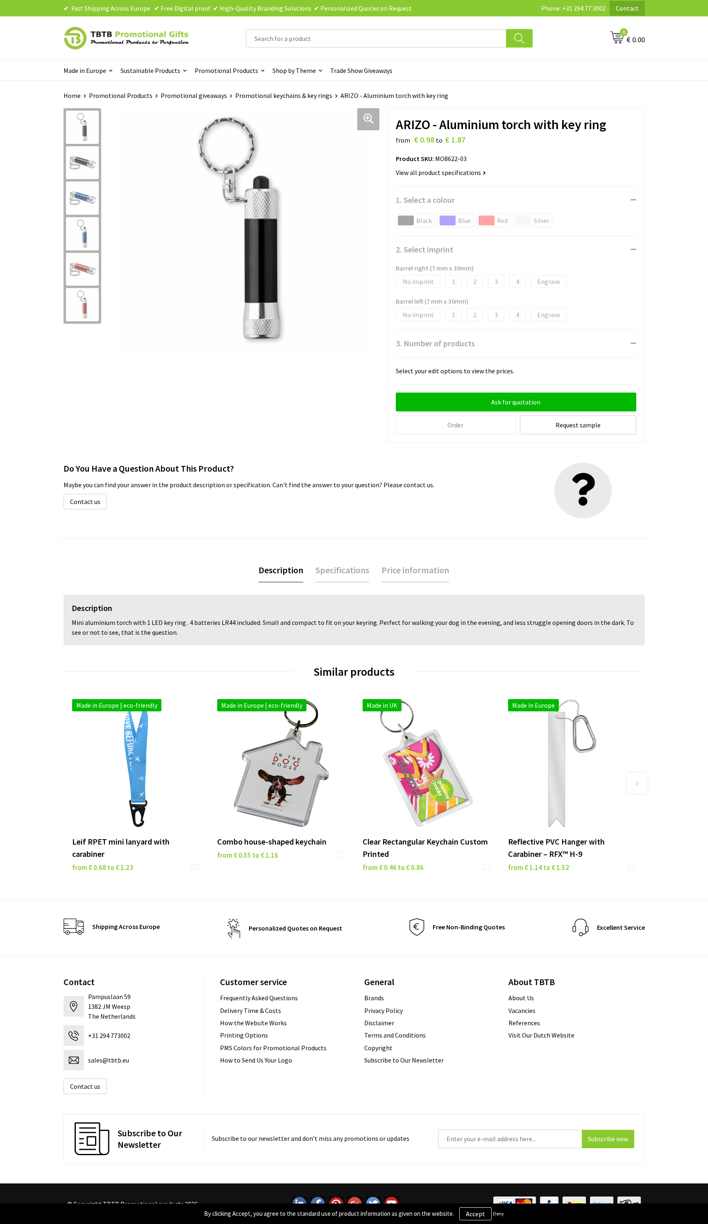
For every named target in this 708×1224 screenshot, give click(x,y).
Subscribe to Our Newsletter (404, 1060)
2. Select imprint (424, 249)
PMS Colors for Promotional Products (273, 1048)
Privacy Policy (383, 1010)
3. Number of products (435, 343)
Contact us (85, 501)
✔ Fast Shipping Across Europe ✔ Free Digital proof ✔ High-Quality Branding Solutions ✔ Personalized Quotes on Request (238, 8)
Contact (627, 8)
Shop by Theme (294, 70)
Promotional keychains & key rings (283, 95)
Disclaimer (379, 1023)
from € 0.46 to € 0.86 (393, 867)
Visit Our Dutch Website (541, 1035)
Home (72, 95)
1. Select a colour (425, 200)
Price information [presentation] (415, 570)
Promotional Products (226, 70)
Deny (498, 1213)
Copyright (378, 1048)
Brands (374, 998)
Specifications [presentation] (342, 570)
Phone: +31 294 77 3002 (573, 8)
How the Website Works (253, 1023)
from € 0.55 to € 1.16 (247, 855)
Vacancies (522, 1010)
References (524, 1023)
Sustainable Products (150, 70)
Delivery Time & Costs (250, 1010)
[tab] (281, 570)
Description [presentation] (281, 570)
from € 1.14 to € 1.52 (538, 867)
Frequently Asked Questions (259, 998)
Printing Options (244, 1035)
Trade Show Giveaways (361, 70)
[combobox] (376, 38)
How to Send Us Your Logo (256, 1060)
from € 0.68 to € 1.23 (102, 867)
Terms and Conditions (395, 1035)
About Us (521, 998)
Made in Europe (85, 70)
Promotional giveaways (194, 95)
